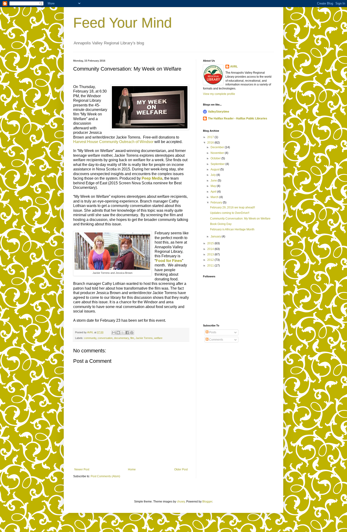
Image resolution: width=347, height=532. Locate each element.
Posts (212, 332)
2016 (211, 142)
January (216, 236)
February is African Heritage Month (232, 229)
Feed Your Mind (122, 23)
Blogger (207, 501)
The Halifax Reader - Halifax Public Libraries (237, 118)
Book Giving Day (221, 224)
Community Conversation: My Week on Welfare (240, 218)
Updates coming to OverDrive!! (229, 213)
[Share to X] (122, 332)
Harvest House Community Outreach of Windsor (113, 142)
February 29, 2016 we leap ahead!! (232, 207)
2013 (211, 254)
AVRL (234, 66)
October (216, 158)
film (132, 338)
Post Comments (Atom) (105, 476)
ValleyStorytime (218, 111)
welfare (158, 338)
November (218, 153)
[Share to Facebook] (127, 332)
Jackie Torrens (144, 338)
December (218, 147)
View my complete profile (219, 94)
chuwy (181, 501)
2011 (211, 265)
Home (132, 469)
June (214, 180)
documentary (121, 338)
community (90, 338)
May (214, 186)
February (217, 202)
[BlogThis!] (118, 332)
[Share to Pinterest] (131, 332)
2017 (211, 137)
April (214, 191)
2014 (211, 249)
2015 (211, 243)
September (218, 164)
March (215, 197)
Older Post (181, 469)
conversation (105, 338)
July (213, 175)
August (215, 169)
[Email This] (113, 332)
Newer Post (81, 469)
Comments (215, 339)
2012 (211, 260)
